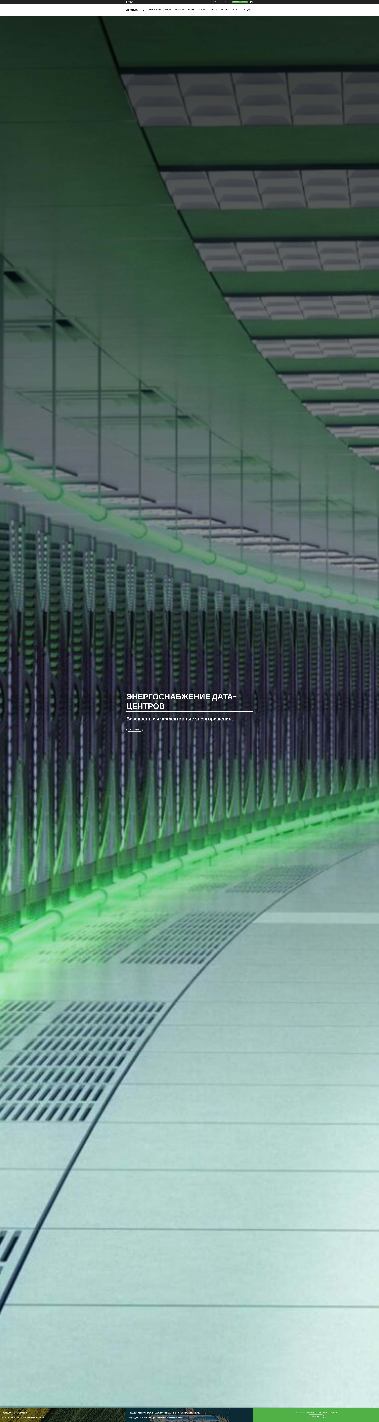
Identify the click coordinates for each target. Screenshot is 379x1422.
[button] (251, 2)
